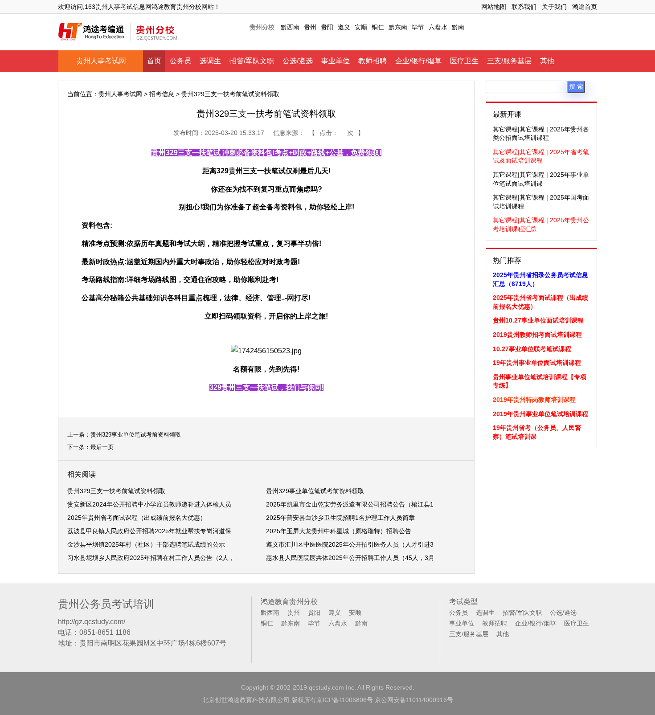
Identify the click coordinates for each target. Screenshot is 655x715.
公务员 (180, 61)
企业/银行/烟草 (418, 61)
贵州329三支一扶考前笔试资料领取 (116, 490)
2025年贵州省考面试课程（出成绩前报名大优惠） (136, 517)
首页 (154, 61)
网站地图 (493, 6)
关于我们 (554, 6)
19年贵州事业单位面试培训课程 (537, 362)
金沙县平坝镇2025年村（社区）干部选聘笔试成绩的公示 (146, 544)
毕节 (418, 27)
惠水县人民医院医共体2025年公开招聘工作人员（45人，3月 (350, 557)
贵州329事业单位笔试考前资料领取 (135, 434)
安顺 (361, 27)
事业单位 (335, 61)
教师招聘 (372, 61)
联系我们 (524, 6)
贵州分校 (262, 27)
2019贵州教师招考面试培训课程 (537, 334)
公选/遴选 (297, 61)
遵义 (344, 27)
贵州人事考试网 (101, 61)
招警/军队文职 (251, 61)
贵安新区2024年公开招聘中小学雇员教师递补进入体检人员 (149, 504)
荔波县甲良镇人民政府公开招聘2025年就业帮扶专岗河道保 (149, 531)
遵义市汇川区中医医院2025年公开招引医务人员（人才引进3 (350, 544)
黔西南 (290, 27)
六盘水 (438, 27)
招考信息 (161, 94)
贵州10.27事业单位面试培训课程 (538, 320)
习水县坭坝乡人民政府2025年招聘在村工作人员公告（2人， (151, 557)
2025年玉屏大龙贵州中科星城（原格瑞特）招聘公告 (338, 531)
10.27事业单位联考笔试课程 (532, 348)
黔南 (458, 27)
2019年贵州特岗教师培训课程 (534, 399)
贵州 (310, 27)
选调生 (210, 61)
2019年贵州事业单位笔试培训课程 (540, 413)
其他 (547, 61)
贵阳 (327, 27)
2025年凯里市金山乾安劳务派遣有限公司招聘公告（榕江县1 (350, 504)
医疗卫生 (464, 61)
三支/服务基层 (509, 61)
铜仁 (378, 27)
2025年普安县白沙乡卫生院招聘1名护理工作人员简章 (340, 517)
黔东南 (398, 27)
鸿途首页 (584, 6)
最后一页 (102, 447)
